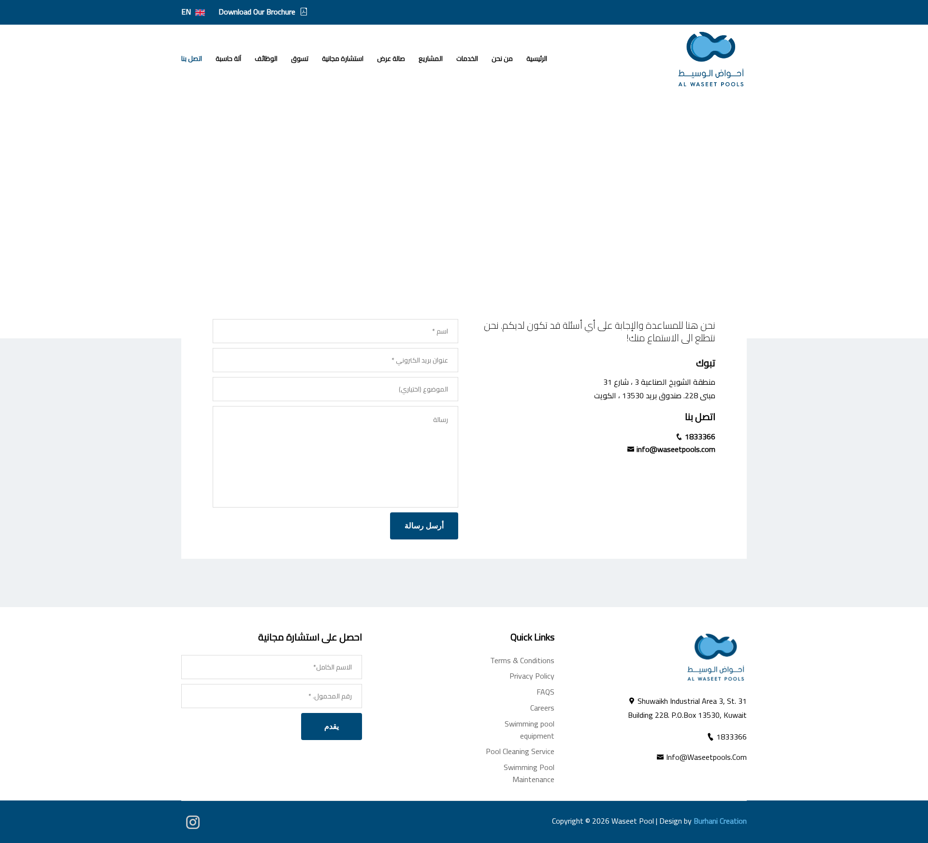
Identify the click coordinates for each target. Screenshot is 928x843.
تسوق (299, 58)
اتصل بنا (191, 58)
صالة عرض (391, 58)
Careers (542, 707)
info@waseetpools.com (675, 449)
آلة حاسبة (228, 58)
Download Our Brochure (256, 11)
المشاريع (431, 58)
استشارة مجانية (342, 58)
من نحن (502, 58)
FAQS (545, 691)
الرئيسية (536, 58)
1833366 (699, 436)
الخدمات (467, 58)
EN (187, 11)
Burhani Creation (720, 821)
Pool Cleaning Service (520, 751)
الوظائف (266, 58)
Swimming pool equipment (529, 729)
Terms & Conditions (522, 660)
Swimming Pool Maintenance (529, 773)
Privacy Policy (531, 676)
